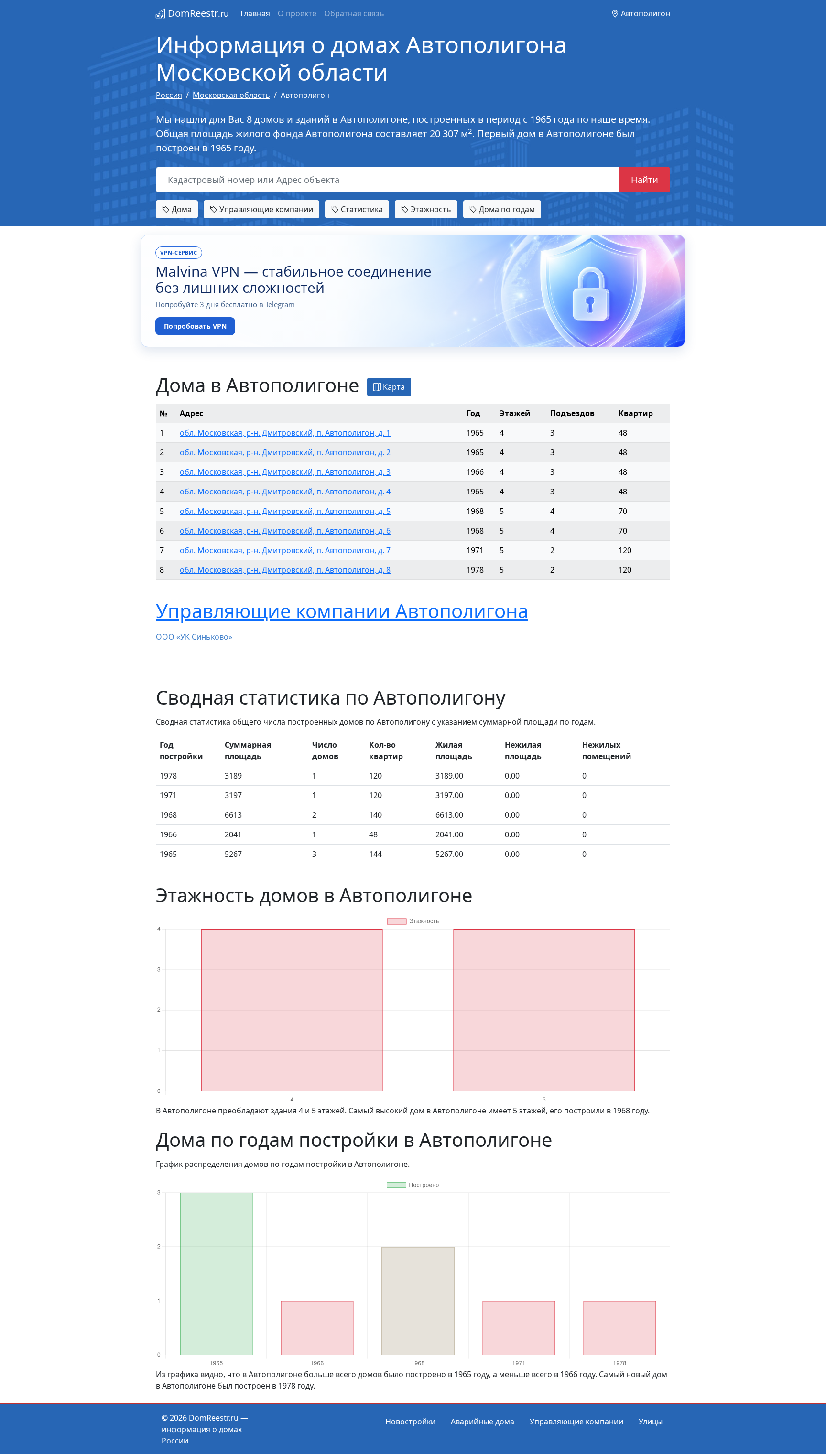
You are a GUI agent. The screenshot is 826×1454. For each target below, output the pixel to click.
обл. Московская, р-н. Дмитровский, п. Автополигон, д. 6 (285, 530)
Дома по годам (506, 209)
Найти (644, 179)
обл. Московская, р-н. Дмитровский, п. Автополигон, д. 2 (285, 452)
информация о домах (202, 1429)
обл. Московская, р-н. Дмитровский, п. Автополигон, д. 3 (285, 472)
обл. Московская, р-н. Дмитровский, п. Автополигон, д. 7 (285, 550)
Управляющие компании (265, 209)
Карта (393, 387)
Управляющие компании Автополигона (342, 611)
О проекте (297, 13)
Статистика (361, 209)
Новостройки (410, 1421)
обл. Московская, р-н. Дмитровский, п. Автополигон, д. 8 (285, 570)
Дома (181, 209)
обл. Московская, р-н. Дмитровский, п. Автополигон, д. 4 (285, 491)
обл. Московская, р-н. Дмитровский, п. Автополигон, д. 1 (285, 433)
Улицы (651, 1421)
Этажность (430, 209)
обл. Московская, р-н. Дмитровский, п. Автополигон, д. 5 (285, 511)
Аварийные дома (482, 1421)
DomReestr (197, 13)
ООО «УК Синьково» (194, 636)
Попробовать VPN (195, 326)
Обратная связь (354, 13)
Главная (255, 13)
